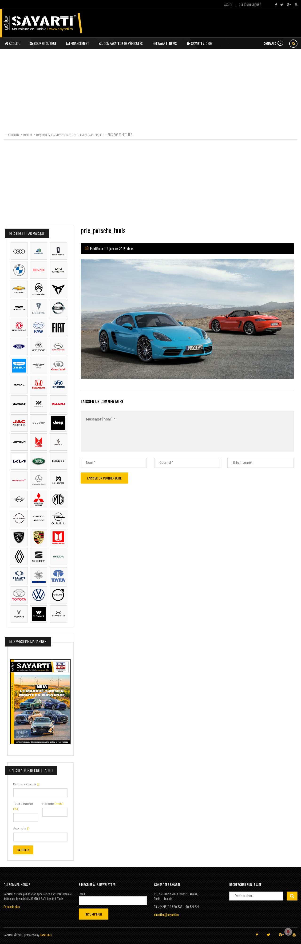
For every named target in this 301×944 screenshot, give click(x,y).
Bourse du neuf (44, 43)
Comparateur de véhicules (123, 43)
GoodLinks (46, 934)
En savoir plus (12, 906)
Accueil (228, 5)
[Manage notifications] (288, 932)
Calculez (23, 850)
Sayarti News (167, 43)
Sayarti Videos (201, 43)
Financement (79, 43)
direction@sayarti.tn (166, 914)
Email (82, 894)
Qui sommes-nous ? (250, 5)
